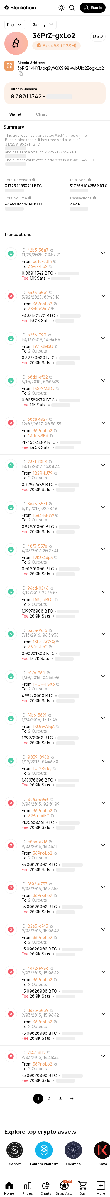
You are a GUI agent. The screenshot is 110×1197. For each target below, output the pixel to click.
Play (10, 24)
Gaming (39, 24)
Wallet (15, 114)
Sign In (96, 8)
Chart (41, 114)
